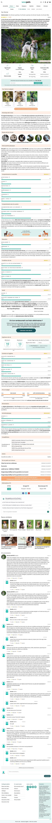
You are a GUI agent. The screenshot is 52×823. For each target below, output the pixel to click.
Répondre (14, 578)
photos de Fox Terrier (23, 142)
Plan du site (17, 821)
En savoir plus (46, 85)
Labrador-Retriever (28, 306)
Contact (16, 797)
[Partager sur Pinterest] (29, 493)
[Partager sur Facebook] (23, 493)
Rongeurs (24, 6)
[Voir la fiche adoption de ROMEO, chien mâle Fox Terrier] (8, 99)
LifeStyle (4, 790)
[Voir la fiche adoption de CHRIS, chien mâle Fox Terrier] (20, 99)
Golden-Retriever (16, 306)
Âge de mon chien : (31, 342)
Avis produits (17, 799)
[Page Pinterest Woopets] (30, 787)
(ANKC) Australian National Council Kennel (22, 440)
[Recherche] (1, 2)
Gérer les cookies (33, 821)
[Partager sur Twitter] (26, 493)
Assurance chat (5, 802)
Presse (15, 795)
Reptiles (31, 6)
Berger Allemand (5, 306)
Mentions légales (25, 821)
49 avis (49, 17)
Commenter (47, 776)
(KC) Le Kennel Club (17, 446)
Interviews (4, 797)
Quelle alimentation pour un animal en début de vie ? (44, 788)
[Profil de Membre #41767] (3, 556)
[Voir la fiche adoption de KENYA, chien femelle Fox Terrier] (32, 99)
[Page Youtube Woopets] (50, 2)
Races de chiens (5, 786)
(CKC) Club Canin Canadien (18, 442)
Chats (17, 6)
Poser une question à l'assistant (10, 511)
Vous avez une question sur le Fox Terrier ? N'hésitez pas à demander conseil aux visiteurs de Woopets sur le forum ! (26, 478)
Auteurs (16, 788)
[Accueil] (26, 2)
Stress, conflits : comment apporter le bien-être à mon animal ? (44, 792)
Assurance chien (5, 799)
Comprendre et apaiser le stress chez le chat (44, 815)
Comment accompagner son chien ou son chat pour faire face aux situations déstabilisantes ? (44, 808)
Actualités (5, 6)
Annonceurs (17, 790)
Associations (17, 793)
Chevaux (46, 6)
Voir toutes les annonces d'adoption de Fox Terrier (26, 109)
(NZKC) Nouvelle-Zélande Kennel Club (21, 448)
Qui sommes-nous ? (19, 786)
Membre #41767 (11, 555)
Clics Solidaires (23, 9)
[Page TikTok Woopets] (47, 2)
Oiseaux (38, 6)
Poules (11, 9)
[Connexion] (41, 2)
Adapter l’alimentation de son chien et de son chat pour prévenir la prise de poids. (44, 799)
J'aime (9, 578)
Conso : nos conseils (6, 795)
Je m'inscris (38, 83)
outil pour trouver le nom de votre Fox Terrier (37, 400)
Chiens (11, 6)
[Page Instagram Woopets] (45, 2)
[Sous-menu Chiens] (14, 6)
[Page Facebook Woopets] (43, 2)
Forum (28, 9)
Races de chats (5, 788)
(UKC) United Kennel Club (18, 450)
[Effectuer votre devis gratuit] (26, 326)
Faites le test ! (26, 234)
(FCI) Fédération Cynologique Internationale (23, 444)
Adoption (33, 9)
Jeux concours (39, 9)
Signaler (21, 578)
